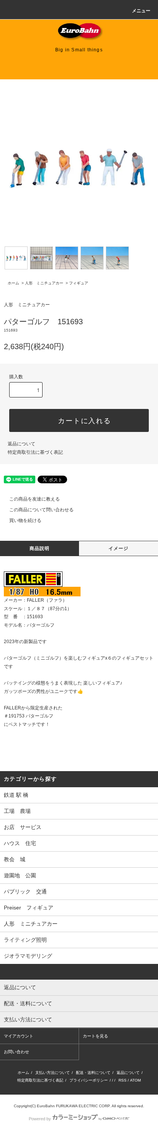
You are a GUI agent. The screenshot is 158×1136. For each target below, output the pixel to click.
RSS (122, 1080)
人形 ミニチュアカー (44, 283)
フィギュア (78, 283)
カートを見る (95, 1036)
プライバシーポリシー (88, 1080)
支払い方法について (52, 1072)
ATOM (135, 1080)
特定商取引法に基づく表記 (35, 452)
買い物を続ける (25, 520)
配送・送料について (93, 1072)
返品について (21, 444)
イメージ (119, 548)
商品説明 (40, 548)
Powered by (40, 1118)
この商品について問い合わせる (41, 509)
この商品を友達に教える (34, 499)
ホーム (13, 283)
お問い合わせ (16, 1051)
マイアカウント (18, 1036)
